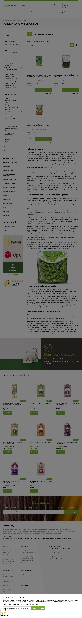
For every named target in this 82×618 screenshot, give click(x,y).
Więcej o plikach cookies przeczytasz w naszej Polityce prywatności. (22, 604)
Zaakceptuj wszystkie (38, 608)
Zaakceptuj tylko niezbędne (11, 608)
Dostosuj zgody (25, 608)
